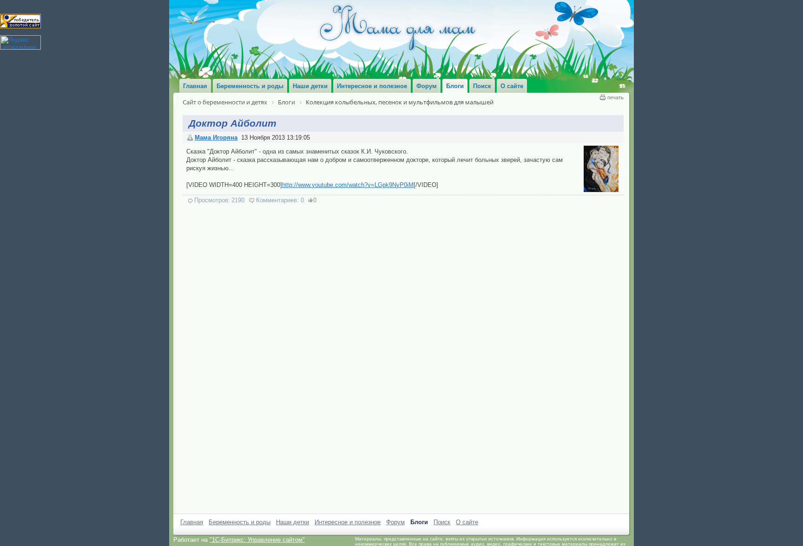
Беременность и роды (239, 522)
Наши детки (292, 522)
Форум (395, 522)
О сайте (467, 522)
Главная (191, 522)
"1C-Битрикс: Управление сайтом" (257, 539)
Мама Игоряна (216, 137)
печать (615, 97)
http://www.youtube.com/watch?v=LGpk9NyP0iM (348, 184)
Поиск (442, 522)
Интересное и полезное (348, 522)
